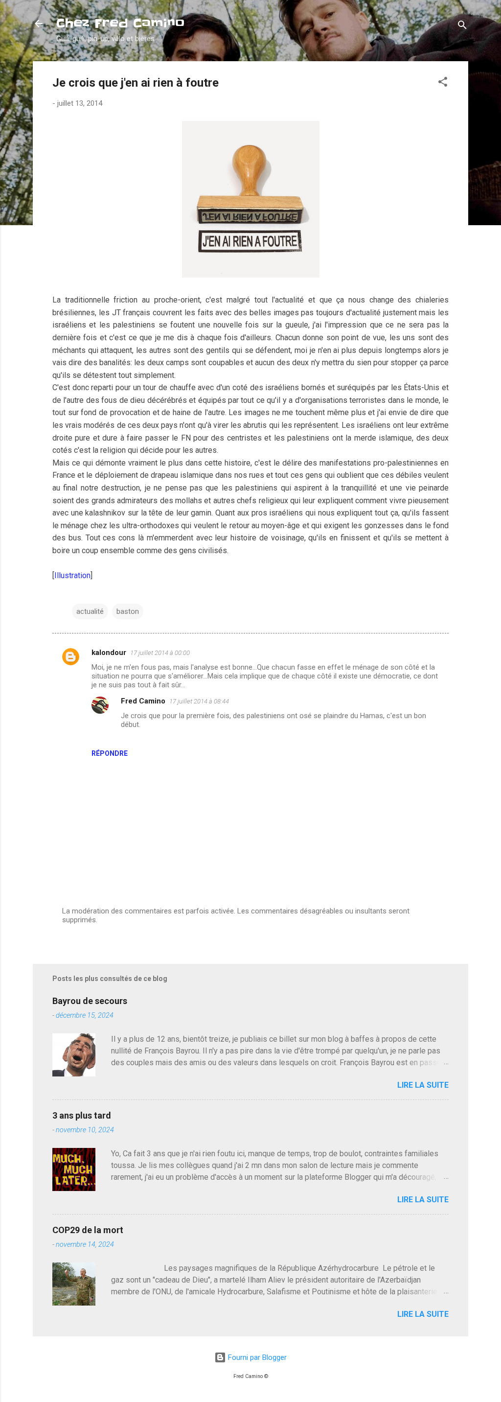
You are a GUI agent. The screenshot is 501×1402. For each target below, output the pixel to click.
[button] (443, 83)
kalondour (108, 652)
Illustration (72, 575)
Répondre (109, 753)
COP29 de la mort (87, 1230)
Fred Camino (143, 701)
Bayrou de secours (89, 1001)
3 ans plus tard (81, 1115)
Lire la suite (423, 1085)
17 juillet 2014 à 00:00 (160, 652)
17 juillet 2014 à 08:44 (199, 701)
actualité (90, 611)
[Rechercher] (462, 27)
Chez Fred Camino (120, 23)
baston (127, 611)
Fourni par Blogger (256, 1357)
